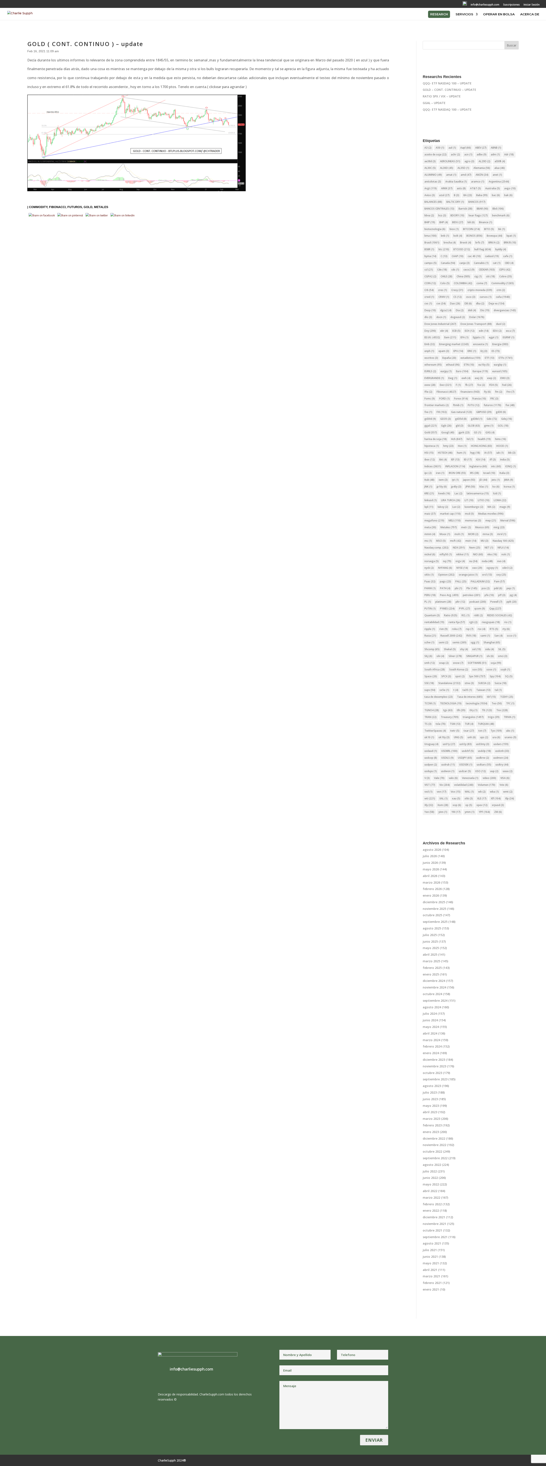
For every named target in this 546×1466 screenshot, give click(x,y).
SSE (429, 683)
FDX (493, 385)
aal (452, 147)
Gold (88, 207)
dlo (428, 317)
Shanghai (492, 642)
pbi (458, 588)
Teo (497, 703)
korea (509, 486)
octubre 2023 (432, 1073)
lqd (428, 507)
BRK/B (510, 242)
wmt (508, 791)
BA (467, 195)
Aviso (429, 195)
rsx (481, 629)
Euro (462, 371)
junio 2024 (430, 1020)
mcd (469, 513)
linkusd (430, 500)
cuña (503, 297)
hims (500, 439)
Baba (482, 195)
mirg (499, 527)
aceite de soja (435, 154)
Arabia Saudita (456, 181)
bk (501, 229)
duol (500, 324)
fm (498, 392)
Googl (447, 432)
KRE (429, 493)
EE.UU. (432, 337)
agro (469, 161)
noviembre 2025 (434, 909)
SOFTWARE (477, 663)
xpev (482, 805)
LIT (469, 500)
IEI (468, 459)
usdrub (448, 764)
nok (505, 554)
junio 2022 (430, 1178)
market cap (450, 513)
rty (506, 629)
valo (453, 778)
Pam (499, 581)
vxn (441, 791)
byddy (500, 249)
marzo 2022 (431, 1197)
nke (492, 554)
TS (427, 724)
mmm (429, 534)
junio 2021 (430, 1257)
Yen (429, 812)
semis (459, 642)
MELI (455, 520)
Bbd (498, 208)
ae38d (430, 161)
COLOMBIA (463, 283)
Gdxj (506, 419)
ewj (479, 378)
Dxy (430, 331)
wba (494, 791)
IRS (474, 473)
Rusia (430, 635)
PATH (445, 588)
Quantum (432, 615)
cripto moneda (480, 290)
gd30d (430, 419)
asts (461, 188)
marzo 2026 (431, 882)
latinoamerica (478, 493)
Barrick (465, 208)
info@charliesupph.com (485, 4)
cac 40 (474, 256)
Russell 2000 (451, 635)
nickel (429, 554)
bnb (445, 235)
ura (496, 737)
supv (429, 690)
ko (496, 486)
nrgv (460, 561)
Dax (455, 303)
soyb (505, 669)
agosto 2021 (432, 1243)
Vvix (504, 785)
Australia (492, 188)
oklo (429, 574)
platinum (443, 601)
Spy (495, 676)
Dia (460, 310)
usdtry (501, 764)
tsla (441, 724)
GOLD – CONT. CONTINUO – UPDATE (449, 90)
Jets (496, 480)
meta (430, 527)
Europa (480, 371)
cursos (486, 297)
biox (454, 229)
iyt (455, 480)
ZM (498, 812)
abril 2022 (430, 1191)
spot (460, 676)
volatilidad (463, 785)
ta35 (467, 690)
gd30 (501, 412)
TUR (469, 724)
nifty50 (446, 554)
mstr (470, 541)
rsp (469, 629)
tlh (461, 710)
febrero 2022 (432, 1204)
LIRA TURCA (450, 500)
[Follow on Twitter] (440, 5)
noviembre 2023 (434, 1066)
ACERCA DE (529, 14)
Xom (442, 805)
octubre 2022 (432, 1151)
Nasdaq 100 (503, 541)
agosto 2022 (432, 1165)
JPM (470, 486)
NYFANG (445, 568)
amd (466, 175)
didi (472, 310)
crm (501, 290)
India (505, 459)
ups (484, 737)
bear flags (478, 215)
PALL (460, 581)
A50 (440, 147)
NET (489, 547)
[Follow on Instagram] (446, 5)
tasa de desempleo (438, 697)
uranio (510, 737)
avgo (510, 188)
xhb (469, 798)
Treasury (450, 717)
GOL (503, 425)
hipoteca (431, 446)
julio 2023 (430, 1092)
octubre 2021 (432, 1230)
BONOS (474, 235)
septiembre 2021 (435, 1237)
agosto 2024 (432, 1007)
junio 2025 (430, 941)
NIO (478, 554)
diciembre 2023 (434, 1060)
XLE (481, 798)
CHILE (446, 276)
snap (444, 663)
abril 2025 (430, 954)
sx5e (444, 690)
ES (496, 351)
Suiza (501, 683)
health (484, 439)
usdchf (468, 751)
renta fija (457, 622)
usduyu (430, 771)
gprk (464, 432)
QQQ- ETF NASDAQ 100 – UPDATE (447, 83)
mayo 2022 (431, 1184)
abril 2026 (430, 876)
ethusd (453, 364)
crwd (429, 297)
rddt (478, 615)
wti (429, 798)
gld (459, 425)
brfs (479, 242)
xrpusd (498, 805)
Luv (456, 507)
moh (459, 534)
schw (429, 642)
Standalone (449, 683)
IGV (480, 459)
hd (470, 439)
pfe (489, 595)
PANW (430, 588)
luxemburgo (474, 507)
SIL (501, 649)
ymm (470, 812)
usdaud (430, 751)
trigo (494, 717)
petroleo (471, 595)
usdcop (430, 758)
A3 (427, 147)
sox (477, 669)
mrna (488, 534)
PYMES (447, 608)
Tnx (502, 710)
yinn (443, 812)
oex (477, 568)
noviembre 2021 (434, 1224)
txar (469, 730)
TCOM (430, 703)
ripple (429, 629)
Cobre (505, 276)
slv (490, 656)
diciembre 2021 (434, 1217)
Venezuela (470, 778)
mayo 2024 (431, 1027)
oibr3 (507, 568)
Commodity (38, 207)
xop (457, 805)
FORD (444, 398)
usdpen (430, 764)
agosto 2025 (432, 928)
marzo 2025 (431, 961)
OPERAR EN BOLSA (499, 14)
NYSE (462, 568)
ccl (428, 269)
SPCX (446, 676)
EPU (458, 351)
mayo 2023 (431, 1106)
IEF (455, 459)
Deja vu (496, 303)
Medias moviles (491, 513)
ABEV (480, 147)
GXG (490, 432)
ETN (469, 364)
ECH (470, 331)
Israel (489, 473)
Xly (428, 805)
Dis (484, 310)
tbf (491, 697)
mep (490, 520)
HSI (429, 452)
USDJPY (465, 758)
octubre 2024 (432, 994)
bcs (442, 215)
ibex (429, 459)
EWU (505, 378)
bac (496, 195)
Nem (474, 547)
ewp (491, 378)
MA (491, 507)
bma (430, 235)
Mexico (482, 527)
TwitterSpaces (435, 730)
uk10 (429, 737)
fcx (481, 385)
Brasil (431, 242)
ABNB (496, 147)
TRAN (430, 717)
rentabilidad (434, 622)
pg (513, 595)
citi (490, 276)
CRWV (444, 297)
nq (447, 561)
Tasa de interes (470, 697)
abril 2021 (430, 1270)
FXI (442, 412)
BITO (489, 229)
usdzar (465, 771)
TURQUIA (486, 724)
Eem (450, 337)
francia (479, 398)
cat (497, 263)
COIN (430, 283)
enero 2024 (431, 1053)
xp (468, 805)
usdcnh (502, 751)
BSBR (429, 249)
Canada (448, 263)
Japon (469, 480)
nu (473, 561)
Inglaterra (478, 466)
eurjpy (446, 371)
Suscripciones (511, 4)
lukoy (443, 507)
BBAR (482, 208)
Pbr (471, 588)
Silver (455, 656)
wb (482, 791)
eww (430, 385)
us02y (465, 744)
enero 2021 (431, 1289)
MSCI (441, 541)
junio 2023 (430, 1099)
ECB (456, 331)
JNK (428, 486)
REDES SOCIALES (499, 615)
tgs (448, 710)
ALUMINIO (433, 175)
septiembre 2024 (435, 1001)
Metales (101, 207)
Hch (456, 439)
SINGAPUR (474, 656)
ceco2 (469, 269)
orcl (487, 574)
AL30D (446, 168)
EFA (464, 337)
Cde (442, 269)
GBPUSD (484, 412)
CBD (509, 263)
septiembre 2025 (435, 922)
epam (444, 351)
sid (476, 649)
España (449, 358)
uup (494, 771)
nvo (501, 561)
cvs (428, 303)
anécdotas (432, 181)
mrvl (501, 534)
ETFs (506, 358)
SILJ (428, 656)
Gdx (492, 419)
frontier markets (436, 405)
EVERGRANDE (434, 378)
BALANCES (433, 202)
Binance (485, 222)
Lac (458, 493)
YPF (484, 812)
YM (456, 812)
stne (469, 683)
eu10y (483, 364)
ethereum (433, 364)
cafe (507, 256)
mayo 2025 (431, 948)
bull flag (482, 249)
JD (483, 480)
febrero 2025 (432, 968)
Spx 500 (477, 676)
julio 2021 (430, 1250)
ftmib (458, 405)
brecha (450, 242)
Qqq (495, 608)
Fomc (429, 398)
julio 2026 (430, 856)
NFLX (503, 547)
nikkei (462, 554)
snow (458, 663)
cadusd (492, 256)
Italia (504, 473)
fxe (428, 412)
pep (511, 588)
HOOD (502, 446)
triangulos (473, 717)
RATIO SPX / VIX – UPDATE (442, 96)
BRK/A (494, 242)
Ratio (450, 615)
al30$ (500, 161)
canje (464, 263)
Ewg (452, 378)
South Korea (458, 669)
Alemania (481, 168)
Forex (461, 398)
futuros (74, 207)
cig (478, 276)
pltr (460, 601)
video (489, 778)
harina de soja (435, 439)
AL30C (430, 168)
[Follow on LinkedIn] (452, 5)
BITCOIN (471, 229)
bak (508, 195)
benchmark (501, 215)
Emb (429, 344)
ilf (493, 459)
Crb (429, 290)
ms (428, 541)
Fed (507, 385)
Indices (432, 466)
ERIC (472, 351)
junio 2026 (430, 863)
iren (440, 473)
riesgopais (491, 622)
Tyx (496, 730)
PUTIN (430, 608)
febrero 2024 (432, 1046)
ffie (428, 392)
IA (488, 452)
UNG (458, 737)
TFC (510, 703)
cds (455, 269)
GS (477, 432)
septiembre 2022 (435, 1158)
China (463, 276)
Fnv (510, 392)
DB (468, 303)
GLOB (474, 425)
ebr (444, 331)
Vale (439, 778)
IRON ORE (457, 473)
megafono (434, 520)
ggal (430, 425)
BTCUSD (461, 249)
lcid (497, 493)
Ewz (446, 385)
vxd (428, 791)
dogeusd (457, 317)
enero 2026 (431, 895)
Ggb (446, 425)
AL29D (484, 161)
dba (480, 303)
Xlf (496, 798)
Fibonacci (57, 207)
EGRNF (508, 337)
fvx (510, 405)
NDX (459, 547)
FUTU (473, 405)
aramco (477, 181)
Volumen (486, 785)
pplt (512, 601)
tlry (474, 710)
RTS (494, 629)
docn (441, 317)
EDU (497, 331)
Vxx (455, 791)
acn (468, 154)
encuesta (480, 344)
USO (480, 771)
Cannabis (481, 263)
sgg (475, 642)
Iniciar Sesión (532, 4)
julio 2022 (430, 1171)
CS (457, 297)
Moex (445, 534)
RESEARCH (439, 14)
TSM (455, 724)
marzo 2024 (431, 1040)
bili (471, 222)
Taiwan (483, 690)
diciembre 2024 (434, 981)
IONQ (510, 466)
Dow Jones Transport (476, 324)
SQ (509, 676)
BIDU (457, 222)
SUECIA (484, 683)
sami (485, 635)
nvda (487, 561)
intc (496, 466)
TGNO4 (431, 710)
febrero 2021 (432, 1283)
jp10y (442, 486)
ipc (428, 473)
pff (501, 595)
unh (472, 737)
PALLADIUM (480, 581)
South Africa (434, 669)
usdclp (484, 751)
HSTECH (445, 452)
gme (489, 425)
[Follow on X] (161, 1380)
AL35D (463, 168)
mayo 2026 (431, 869)
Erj (484, 351)
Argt (430, 188)
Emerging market (454, 344)
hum (461, 452)
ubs (510, 730)
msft (455, 541)
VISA (505, 778)
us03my (482, 744)
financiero (470, 392)
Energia (500, 344)
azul (444, 195)
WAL (469, 791)
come (481, 283)
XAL (443, 798)
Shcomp (432, 649)
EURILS (430, 371)
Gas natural (461, 412)
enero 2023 (431, 1132)
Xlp (509, 798)
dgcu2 (446, 310)
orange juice (468, 574)
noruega (431, 561)
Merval (507, 520)
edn (484, 331)
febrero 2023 (432, 1125)
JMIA (508, 480)
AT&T (475, 188)
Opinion (446, 574)
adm (495, 154)
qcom (479, 608)
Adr (509, 154)
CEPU (504, 269)
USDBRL (449, 751)
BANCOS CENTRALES (439, 208)
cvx (441, 303)
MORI (473, 534)
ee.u (510, 331)
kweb (444, 493)
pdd (498, 588)
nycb (429, 568)
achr (455, 154)
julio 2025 (430, 935)
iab (500, 452)
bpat (511, 235)
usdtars (484, 764)
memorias (473, 520)
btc (444, 249)
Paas (430, 581)
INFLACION (455, 466)
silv (440, 656)
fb (469, 385)
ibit (443, 459)
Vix (444, 785)
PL (427, 601)
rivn (443, 629)
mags (505, 507)
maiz (430, 513)
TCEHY (506, 697)
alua (499, 168)
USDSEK (465, 764)
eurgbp (500, 364)
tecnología (476, 703)
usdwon (448, 771)
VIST (429, 785)
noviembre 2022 (434, 1145)
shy (464, 649)
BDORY (457, 215)
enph (429, 351)
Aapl (465, 147)
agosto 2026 (432, 850)
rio (507, 622)
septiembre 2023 (435, 1079)
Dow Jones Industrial (440, 324)
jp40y (456, 486)
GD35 (445, 419)
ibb (512, 452)
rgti (473, 622)
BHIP (429, 222)
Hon (462, 446)
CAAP (457, 256)
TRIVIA (509, 717)
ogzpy (492, 568)
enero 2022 (431, 1210)
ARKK (447, 188)
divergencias (505, 310)
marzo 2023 (431, 1119)
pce (486, 588)
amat (451, 175)
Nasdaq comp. (436, 547)
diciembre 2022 (434, 1138)
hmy (448, 446)
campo (430, 263)
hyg (475, 452)
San (498, 635)
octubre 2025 (432, 915)
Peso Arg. (449, 595)
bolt (457, 235)
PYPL (464, 608)
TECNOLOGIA (451, 703)
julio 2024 (430, 1014)
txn (482, 730)
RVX (471, 635)
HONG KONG (481, 446)
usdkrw (482, 758)
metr (466, 527)
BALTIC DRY (455, 202)
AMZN (482, 175)
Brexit (465, 242)
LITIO (483, 500)
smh (429, 663)
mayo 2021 (431, 1263)
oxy (501, 574)
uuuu (508, 771)
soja (496, 663)
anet (497, 175)
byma (430, 256)
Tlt (487, 710)
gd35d (461, 419)
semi (443, 642)
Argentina (499, 181)
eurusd (499, 371)
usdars (501, 744)
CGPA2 (430, 276)
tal (498, 690)
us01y (449, 744)
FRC (494, 398)
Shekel (450, 649)
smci (502, 656)
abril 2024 (430, 1033)
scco (511, 635)
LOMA (500, 500)
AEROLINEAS (450, 161)
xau (456, 798)
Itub (429, 480)
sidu (489, 649)
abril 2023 (430, 1112)
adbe (481, 154)
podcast (477, 601)
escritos (431, 358)
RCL (466, 615)
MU (484, 541)
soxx (491, 669)
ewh (466, 378)
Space (430, 676)
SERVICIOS (464, 14)
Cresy (457, 290)
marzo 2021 (431, 1276)
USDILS (447, 758)
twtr (454, 730)
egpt (493, 337)
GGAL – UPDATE (434, 103)
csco (470, 297)
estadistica (470, 358)
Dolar (476, 317)
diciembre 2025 (434, 902)
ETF (489, 358)
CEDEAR (487, 269)
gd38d (476, 419)
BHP (443, 222)
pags (445, 581)
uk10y (444, 737)
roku (457, 629)
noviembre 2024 (434, 987)
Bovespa (494, 235)
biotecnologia (434, 229)
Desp (430, 310)
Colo (445, 283)
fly (487, 392)
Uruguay (431, 744)
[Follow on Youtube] (458, 5)
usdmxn (500, 758)
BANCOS (476, 202)
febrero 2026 (432, 889)
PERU (430, 595)
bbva (429, 215)
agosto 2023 (432, 1086)
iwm (443, 480)
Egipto (479, 337)
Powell (496, 601)
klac (483, 486)
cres (442, 290)
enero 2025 (431, 974)
